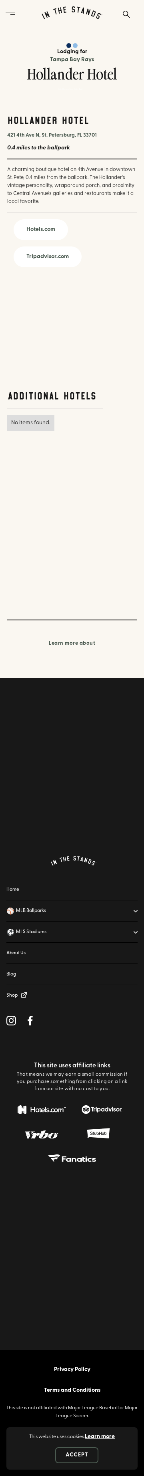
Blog (11, 974)
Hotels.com (40, 229)
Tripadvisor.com (47, 257)
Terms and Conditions (72, 1390)
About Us (16, 953)
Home (12, 889)
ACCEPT (77, 1455)
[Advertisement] (55, 329)
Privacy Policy (72, 1370)
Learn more (100, 1437)
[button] (72, 910)
